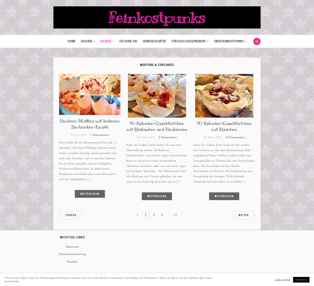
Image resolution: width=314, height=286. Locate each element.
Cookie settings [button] (282, 279)
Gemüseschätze (154, 41)
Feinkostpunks (157, 17)
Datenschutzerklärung (72, 254)
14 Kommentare (235, 137)
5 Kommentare (168, 137)
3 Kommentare (100, 135)
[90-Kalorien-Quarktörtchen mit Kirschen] (224, 76)
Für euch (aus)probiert (189, 41)
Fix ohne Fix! (128, 41)
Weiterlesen (89, 193)
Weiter (243, 215)
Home (72, 41)
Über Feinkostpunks (229, 41)
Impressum (72, 246)
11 (175, 215)
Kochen (86, 41)
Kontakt (72, 261)
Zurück (71, 215)
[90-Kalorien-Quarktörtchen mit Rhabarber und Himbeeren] (157, 76)
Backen (105, 41)
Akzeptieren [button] (301, 280)
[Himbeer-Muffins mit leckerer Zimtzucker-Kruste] (90, 76)
